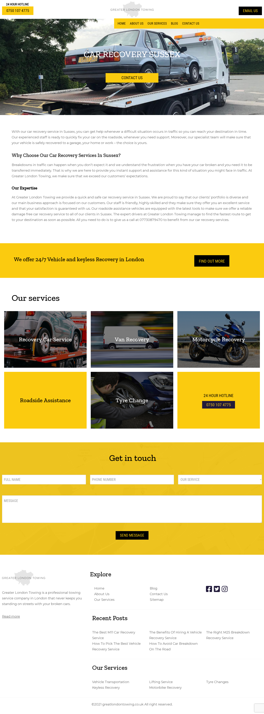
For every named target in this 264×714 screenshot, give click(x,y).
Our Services (157, 23)
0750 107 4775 (17, 10)
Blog (174, 23)
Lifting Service (161, 682)
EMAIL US (250, 11)
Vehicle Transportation (110, 682)
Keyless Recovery (106, 688)
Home (122, 23)
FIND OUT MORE (212, 261)
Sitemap (157, 600)
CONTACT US (132, 77)
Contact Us (190, 23)
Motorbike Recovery (165, 688)
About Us (136, 23)
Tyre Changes (217, 682)
